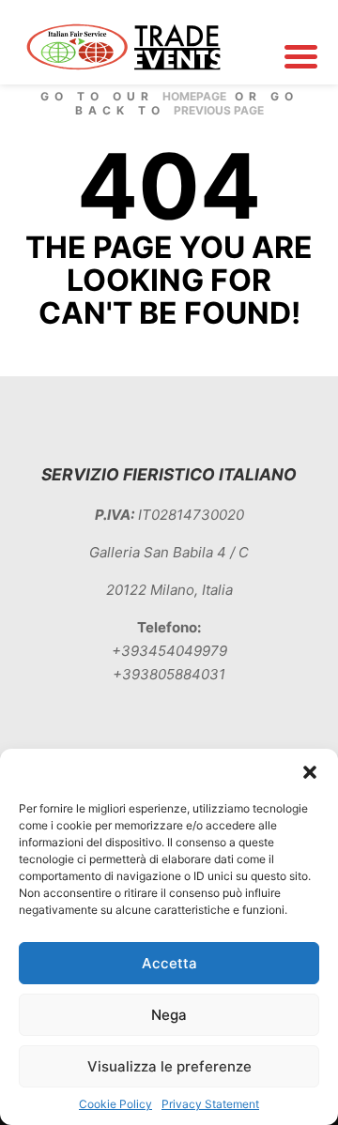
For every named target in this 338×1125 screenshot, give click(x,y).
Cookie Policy (115, 1104)
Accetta (169, 963)
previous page (219, 110)
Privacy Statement (210, 1104)
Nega (169, 1015)
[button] (309, 772)
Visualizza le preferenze (169, 1066)
